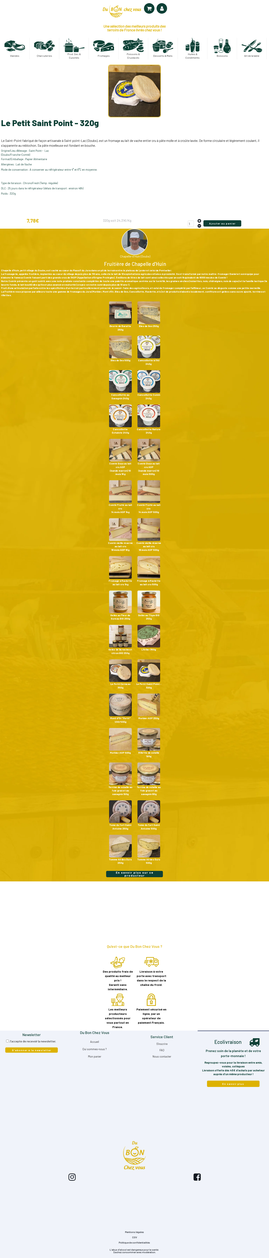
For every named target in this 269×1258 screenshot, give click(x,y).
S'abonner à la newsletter (31, 1050)
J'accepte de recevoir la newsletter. (32, 1041)
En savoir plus (233, 1083)
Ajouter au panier (222, 223)
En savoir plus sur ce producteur (134, 874)
